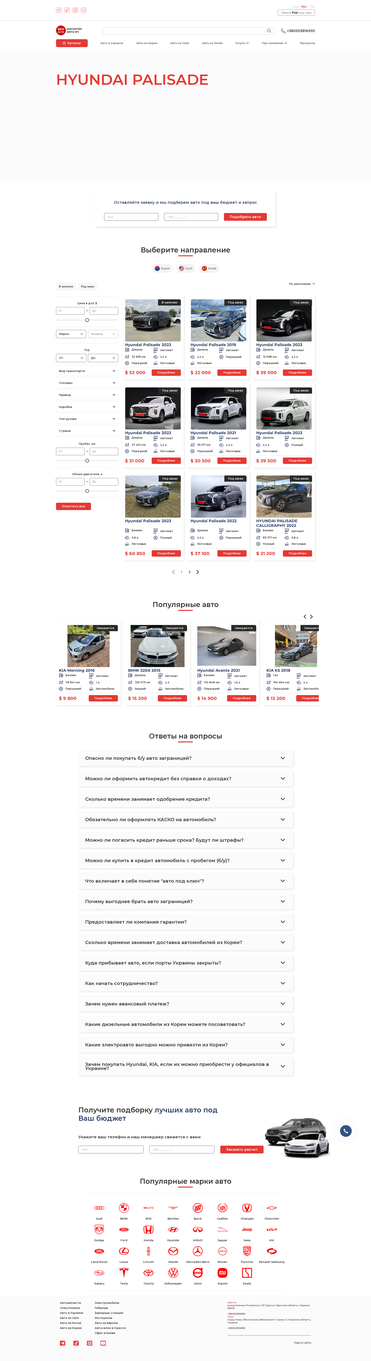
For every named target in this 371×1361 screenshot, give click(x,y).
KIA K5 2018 (278, 670)
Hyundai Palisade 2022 (148, 344)
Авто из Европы (106, 1323)
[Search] (270, 31)
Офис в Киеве (105, 1333)
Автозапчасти (70, 1303)
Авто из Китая (212, 43)
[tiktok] (67, 10)
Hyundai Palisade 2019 (213, 344)
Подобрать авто (245, 217)
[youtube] (83, 10)
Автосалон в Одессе (110, 1328)
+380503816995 (301, 31)
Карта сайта (302, 1342)
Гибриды (101, 1308)
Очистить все (73, 506)
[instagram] (75, 10)
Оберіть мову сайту (296, 12)
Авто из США (179, 43)
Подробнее (166, 372)
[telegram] (58, 10)
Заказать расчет (242, 1149)
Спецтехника (70, 1308)
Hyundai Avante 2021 (218, 670)
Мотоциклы (103, 1318)
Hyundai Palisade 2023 (279, 344)
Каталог (74, 43)
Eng (295, 6)
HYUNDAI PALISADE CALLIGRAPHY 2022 (276, 523)
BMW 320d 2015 (144, 670)
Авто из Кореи (146, 43)
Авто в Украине (111, 43)
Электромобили (107, 1303)
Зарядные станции (109, 1313)
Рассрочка (307, 43)
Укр (312, 6)
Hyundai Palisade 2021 (213, 432)
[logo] (69, 31)
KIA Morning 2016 (77, 670)
